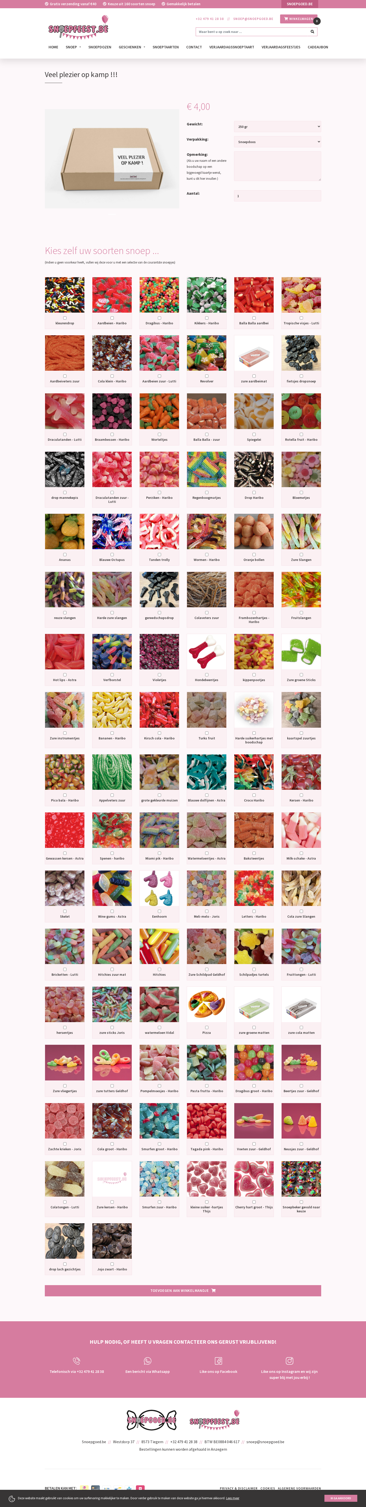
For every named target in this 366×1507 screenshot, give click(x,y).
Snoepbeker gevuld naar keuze (301, 1209)
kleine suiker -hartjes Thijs (206, 1209)
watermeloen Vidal (159, 1033)
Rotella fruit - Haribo (301, 440)
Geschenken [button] (130, 47)
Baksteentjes (254, 858)
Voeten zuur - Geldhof (254, 1149)
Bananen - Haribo (112, 738)
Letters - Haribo (254, 916)
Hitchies (159, 974)
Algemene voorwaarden (299, 1488)
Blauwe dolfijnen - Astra (206, 800)
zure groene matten (254, 1033)
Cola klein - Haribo (112, 381)
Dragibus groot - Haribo (254, 1091)
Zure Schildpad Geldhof (206, 974)
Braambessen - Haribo (112, 440)
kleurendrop (65, 323)
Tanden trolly (159, 560)
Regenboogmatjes (206, 498)
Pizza (206, 1033)
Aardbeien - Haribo (112, 323)
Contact (194, 47)
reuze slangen (65, 618)
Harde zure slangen (112, 618)
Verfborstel (112, 680)
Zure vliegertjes (65, 1091)
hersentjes (65, 1033)
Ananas (65, 560)
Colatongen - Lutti (65, 1207)
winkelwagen (300, 19)
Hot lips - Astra (64, 680)
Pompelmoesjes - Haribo (159, 1091)
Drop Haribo (254, 498)
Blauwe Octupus (112, 560)
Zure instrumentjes (65, 738)
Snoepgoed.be (300, 3)
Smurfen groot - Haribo (159, 1149)
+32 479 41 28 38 (210, 19)
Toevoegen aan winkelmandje (179, 1290)
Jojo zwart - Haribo (112, 1269)
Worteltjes (159, 440)
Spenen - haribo (112, 858)
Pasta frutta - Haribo (206, 1091)
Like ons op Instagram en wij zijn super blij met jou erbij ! (289, 1374)
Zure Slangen (301, 560)
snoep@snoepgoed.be (253, 19)
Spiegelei (254, 440)
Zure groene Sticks (301, 680)
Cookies (267, 1488)
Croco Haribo (254, 800)
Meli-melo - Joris (207, 916)
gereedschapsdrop (159, 618)
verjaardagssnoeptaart (231, 47)
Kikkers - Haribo (206, 323)
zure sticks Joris (112, 1033)
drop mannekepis (64, 498)
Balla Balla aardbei (254, 323)
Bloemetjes (301, 498)
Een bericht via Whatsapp (147, 1371)
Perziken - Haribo (159, 498)
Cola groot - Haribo (112, 1149)
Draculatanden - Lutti (65, 440)
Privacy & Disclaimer (239, 1488)
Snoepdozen (99, 47)
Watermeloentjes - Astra (207, 858)
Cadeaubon (318, 47)
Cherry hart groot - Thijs (254, 1207)
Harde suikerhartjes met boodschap (254, 740)
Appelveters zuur (112, 800)
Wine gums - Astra (112, 916)
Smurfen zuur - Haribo (159, 1207)
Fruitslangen (301, 618)
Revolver (206, 381)
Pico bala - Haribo (65, 800)
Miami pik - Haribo (159, 858)
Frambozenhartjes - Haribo (254, 620)
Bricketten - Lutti (65, 974)
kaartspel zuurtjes (301, 738)
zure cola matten (301, 1033)
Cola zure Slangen (301, 916)
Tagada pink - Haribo (206, 1149)
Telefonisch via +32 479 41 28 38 (77, 1371)
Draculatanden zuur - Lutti (112, 500)
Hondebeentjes (206, 680)
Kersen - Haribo (301, 800)
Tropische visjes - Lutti (301, 323)
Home (53, 47)
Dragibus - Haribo (159, 323)
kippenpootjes (254, 680)
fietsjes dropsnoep (301, 381)
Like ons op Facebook (218, 1371)
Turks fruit (206, 738)
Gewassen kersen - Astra (65, 858)
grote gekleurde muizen (159, 800)
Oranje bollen (254, 560)
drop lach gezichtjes (65, 1269)
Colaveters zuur (206, 618)
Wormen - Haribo (207, 560)
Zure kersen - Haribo (112, 1207)
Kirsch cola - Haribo (159, 738)
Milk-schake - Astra (301, 858)
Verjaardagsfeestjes (281, 47)
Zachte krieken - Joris (64, 1149)
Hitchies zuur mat (112, 974)
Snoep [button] (72, 47)
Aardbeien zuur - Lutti (159, 381)
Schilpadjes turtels (254, 974)
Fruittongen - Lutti (301, 974)
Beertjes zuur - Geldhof (301, 1091)
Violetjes (159, 680)
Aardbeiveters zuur (64, 381)
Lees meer (232, 1498)
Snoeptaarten (166, 47)
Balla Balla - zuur (206, 440)
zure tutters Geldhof (112, 1091)
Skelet (65, 916)
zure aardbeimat (254, 381)
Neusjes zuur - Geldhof (301, 1149)
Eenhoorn (159, 916)
